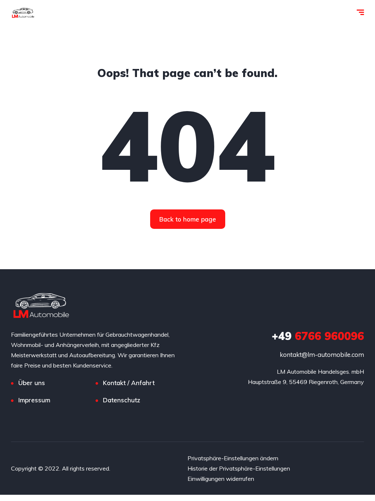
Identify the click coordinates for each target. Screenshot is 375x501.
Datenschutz (121, 400)
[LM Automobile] (23, 13)
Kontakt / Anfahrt (129, 383)
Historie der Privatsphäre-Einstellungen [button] (239, 468)
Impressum (34, 400)
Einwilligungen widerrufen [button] (221, 478)
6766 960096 (318, 336)
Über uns (31, 383)
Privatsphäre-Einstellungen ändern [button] (233, 458)
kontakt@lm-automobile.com (322, 354)
